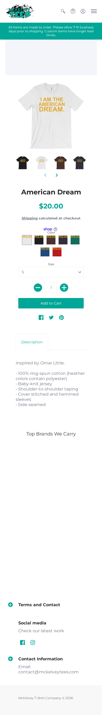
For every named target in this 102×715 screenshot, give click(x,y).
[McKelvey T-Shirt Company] (19, 11)
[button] (63, 11)
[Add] (64, 287)
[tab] (32, 342)
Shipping (30, 218)
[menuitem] (63, 11)
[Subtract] (38, 287)
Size (51, 264)
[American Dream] (51, 115)
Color (51, 232)
